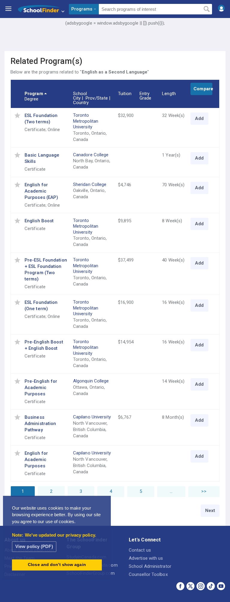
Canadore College (91, 154)
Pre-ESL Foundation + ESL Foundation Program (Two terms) (46, 269)
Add (199, 118)
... (171, 491)
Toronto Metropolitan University (85, 121)
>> (203, 491)
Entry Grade (146, 96)
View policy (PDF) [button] (34, 546)
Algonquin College (91, 381)
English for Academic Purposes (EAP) (41, 191)
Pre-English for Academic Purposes (41, 388)
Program (34, 93)
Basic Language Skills (42, 158)
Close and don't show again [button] (57, 564)
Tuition (124, 93)
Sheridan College (90, 184)
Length (169, 93)
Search (206, 9)
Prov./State (97, 98)
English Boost (39, 220)
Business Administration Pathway (40, 424)
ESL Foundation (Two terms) (41, 118)
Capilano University (92, 417)
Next (210, 510)
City (77, 98)
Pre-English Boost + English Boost (44, 345)
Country (81, 102)
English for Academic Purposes (36, 460)
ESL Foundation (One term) (41, 305)
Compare (202, 88)
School (80, 93)
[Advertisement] (115, 43)
